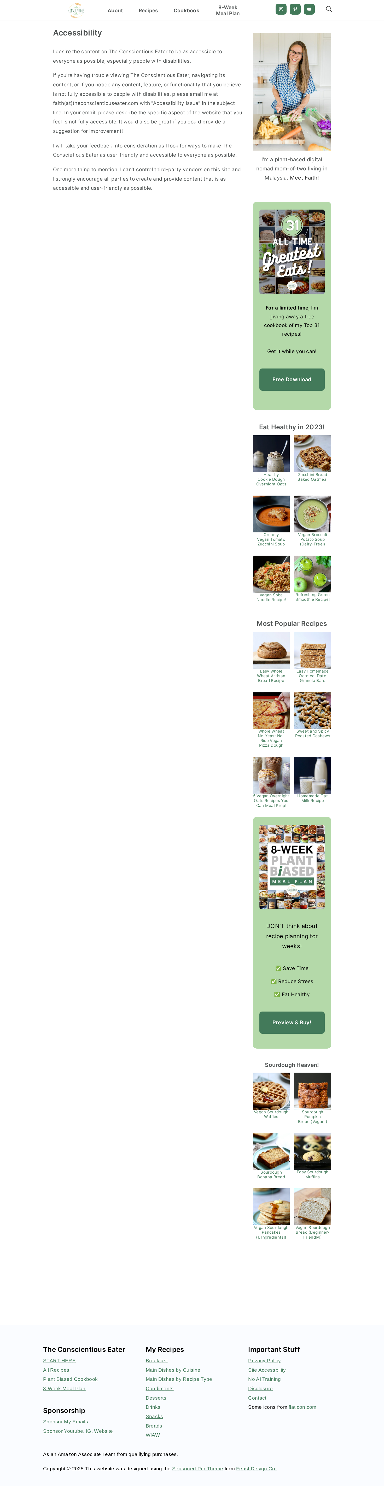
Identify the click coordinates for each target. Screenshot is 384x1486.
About (115, 11)
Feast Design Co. (256, 1468)
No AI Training (264, 1379)
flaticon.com (303, 1407)
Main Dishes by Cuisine (173, 1370)
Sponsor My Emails (65, 1421)
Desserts (156, 1398)
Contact (257, 1398)
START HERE (59, 1360)
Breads (154, 1426)
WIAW (153, 1435)
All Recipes (56, 1370)
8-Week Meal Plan (228, 10)
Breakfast (157, 1360)
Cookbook (186, 11)
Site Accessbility (267, 1370)
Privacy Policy (264, 1360)
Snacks (154, 1416)
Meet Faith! (304, 178)
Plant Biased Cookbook (70, 1379)
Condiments (160, 1388)
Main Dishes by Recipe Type (179, 1379)
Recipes (148, 11)
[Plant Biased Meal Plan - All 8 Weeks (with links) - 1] (292, 866)
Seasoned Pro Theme (197, 1468)
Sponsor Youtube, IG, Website (78, 1431)
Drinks (153, 1407)
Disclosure (260, 1388)
